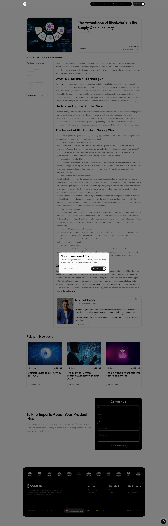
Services (96, 4)
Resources (124, 4)
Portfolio (115, 4)
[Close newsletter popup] (106, 256)
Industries (106, 4)
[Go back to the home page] (25, 4)
